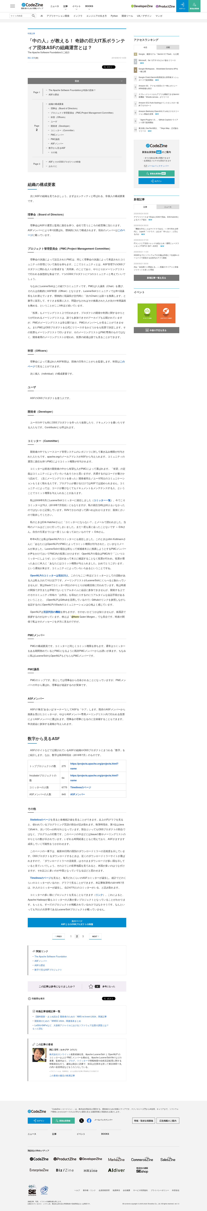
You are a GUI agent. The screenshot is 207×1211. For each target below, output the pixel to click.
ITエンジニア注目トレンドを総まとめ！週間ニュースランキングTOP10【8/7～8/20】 (156, 244)
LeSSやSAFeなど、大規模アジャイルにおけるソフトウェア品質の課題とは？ (72, 1025)
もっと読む (37, 1028)
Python (114, 15)
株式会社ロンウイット (60, 1054)
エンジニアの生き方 (96, 15)
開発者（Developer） (61, 125)
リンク (99, 894)
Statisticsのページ (40, 819)
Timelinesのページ (80, 787)
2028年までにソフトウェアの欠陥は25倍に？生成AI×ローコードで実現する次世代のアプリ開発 (156, 256)
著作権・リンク (89, 1190)
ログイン (158, 181)
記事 (65, 6)
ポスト (109, 67)
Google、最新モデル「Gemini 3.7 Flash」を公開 (159, 54)
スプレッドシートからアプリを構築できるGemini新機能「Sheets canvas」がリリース (159, 95)
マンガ (158, 15)
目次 (77, 80)
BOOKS (89, 6)
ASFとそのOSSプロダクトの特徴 (64, 161)
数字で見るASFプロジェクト (48, 969)
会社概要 (126, 1190)
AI (42, 15)
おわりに (53, 166)
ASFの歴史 (54, 94)
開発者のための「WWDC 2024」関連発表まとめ (58, 1020)
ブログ (71, 1060)
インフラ (77, 15)
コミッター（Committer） (63, 130)
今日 (145, 47)
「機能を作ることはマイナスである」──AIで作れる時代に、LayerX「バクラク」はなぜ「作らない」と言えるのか (156, 231)
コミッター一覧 (102, 500)
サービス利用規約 (140, 1190)
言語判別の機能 (51, 612)
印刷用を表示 (38, 998)
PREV (59, 936)
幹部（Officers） (59, 117)
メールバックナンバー (158, 165)
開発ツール (127, 15)
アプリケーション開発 (58, 15)
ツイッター (82, 1060)
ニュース (54, 6)
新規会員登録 (157, 173)
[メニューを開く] (13, 6)
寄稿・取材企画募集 (143, 1120)
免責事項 (116, 1190)
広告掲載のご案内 (167, 1120)
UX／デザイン (144, 15)
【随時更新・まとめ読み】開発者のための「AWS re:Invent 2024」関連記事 (71, 1016)
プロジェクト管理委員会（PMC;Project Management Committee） (83, 112)
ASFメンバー (57, 143)
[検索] (33, 16)
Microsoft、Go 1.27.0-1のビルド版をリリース (157, 60)
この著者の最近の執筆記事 (62, 1075)
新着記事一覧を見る (156, 277)
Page (36, 92)
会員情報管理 (104, 1190)
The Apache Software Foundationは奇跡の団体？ (72, 90)
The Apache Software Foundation (51, 956)
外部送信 (175, 1190)
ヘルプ (77, 1190)
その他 (54, 152)
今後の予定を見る (158, 330)
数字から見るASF (57, 147)
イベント (76, 6)
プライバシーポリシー (160, 1190)
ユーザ (54, 121)
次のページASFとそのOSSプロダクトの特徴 (77, 922)
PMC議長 (55, 139)
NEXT (94, 936)
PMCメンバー (57, 134)
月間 (168, 47)
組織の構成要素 (56, 103)
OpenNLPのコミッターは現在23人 (49, 575)
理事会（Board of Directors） (65, 108)
